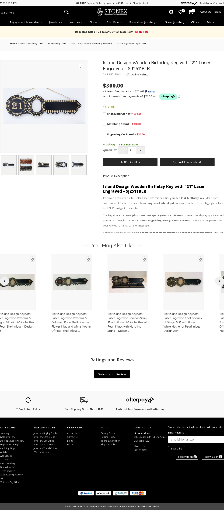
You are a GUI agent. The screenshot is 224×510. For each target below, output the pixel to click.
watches (75, 22)
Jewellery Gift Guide (44, 440)
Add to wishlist (139, 74)
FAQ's (70, 444)
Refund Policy (108, 436)
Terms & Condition (110, 440)
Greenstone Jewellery (142, 22)
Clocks (93, 22)
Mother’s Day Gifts (9, 482)
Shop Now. (142, 32)
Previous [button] (4, 281)
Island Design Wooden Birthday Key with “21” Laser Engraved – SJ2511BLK (108, 43)
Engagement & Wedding (24, 22)
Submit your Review (112, 374)
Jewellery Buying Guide (45, 433)
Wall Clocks (6, 455)
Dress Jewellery (8, 470)
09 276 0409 (10, 3)
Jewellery (54, 22)
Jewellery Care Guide (44, 436)
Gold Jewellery (7, 436)
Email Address (176, 432)
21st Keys (113, 22)
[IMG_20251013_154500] (26, 164)
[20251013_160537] (78, 165)
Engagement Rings (9, 444)
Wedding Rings (7, 448)
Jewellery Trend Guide (45, 448)
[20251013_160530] (8, 165)
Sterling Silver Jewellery (12, 440)
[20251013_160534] (61, 164)
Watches (4, 452)
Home (13, 43)
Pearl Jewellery (7, 463)
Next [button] (219, 281)
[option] (28, 296)
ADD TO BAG (130, 162)
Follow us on (211, 456)
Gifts (194, 22)
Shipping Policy (109, 444)
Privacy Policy (108, 433)
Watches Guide (42, 452)
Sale (209, 22)
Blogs (217, 11)
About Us (205, 11)
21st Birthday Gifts (56, 43)
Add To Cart (28, 305)
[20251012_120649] (43, 164)
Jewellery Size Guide (44, 444)
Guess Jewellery (174, 22)
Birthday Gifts (35, 43)
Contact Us (72, 436)
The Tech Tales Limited (147, 506)
